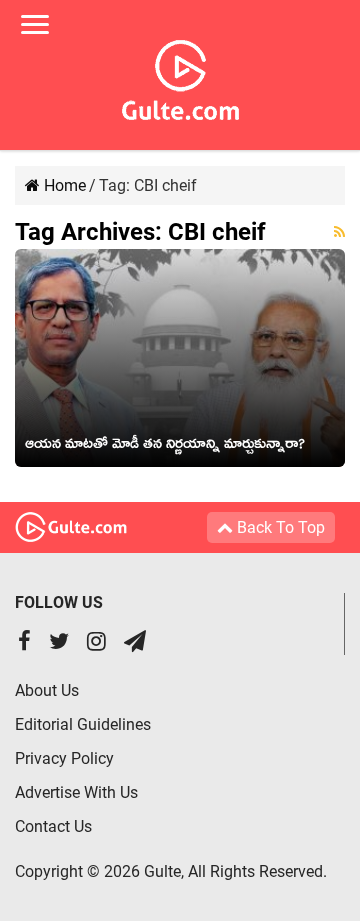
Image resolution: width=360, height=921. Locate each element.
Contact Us (53, 826)
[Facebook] (24, 643)
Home (63, 185)
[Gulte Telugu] (180, 76)
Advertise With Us (76, 792)
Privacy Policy (64, 758)
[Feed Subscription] (339, 232)
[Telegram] (135, 643)
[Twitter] (59, 643)
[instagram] (96, 643)
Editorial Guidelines (83, 724)
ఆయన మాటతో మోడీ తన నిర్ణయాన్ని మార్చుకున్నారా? (165, 447)
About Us (47, 690)
